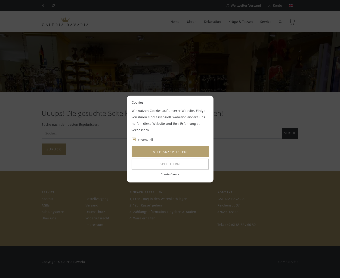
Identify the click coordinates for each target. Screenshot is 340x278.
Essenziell (145, 140)
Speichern (170, 164)
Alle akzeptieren (170, 151)
